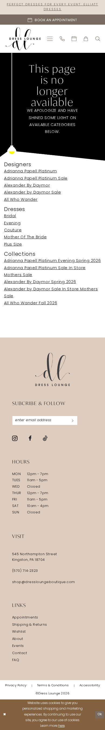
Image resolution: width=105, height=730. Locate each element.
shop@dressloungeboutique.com (43, 582)
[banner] (23, 38)
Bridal (10, 216)
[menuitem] (50, 38)
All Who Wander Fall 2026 (30, 303)
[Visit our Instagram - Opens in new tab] (15, 438)
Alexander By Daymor (27, 186)
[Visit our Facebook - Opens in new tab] (30, 438)
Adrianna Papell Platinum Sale (36, 179)
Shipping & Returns (29, 625)
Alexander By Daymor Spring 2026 (40, 282)
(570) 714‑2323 (25, 571)
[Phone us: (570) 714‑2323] (62, 39)
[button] (50, 38)
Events (18, 646)
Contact (19, 653)
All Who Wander (21, 200)
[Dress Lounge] (52, 369)
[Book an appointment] (74, 39)
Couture (13, 230)
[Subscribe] (73, 420)
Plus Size (13, 245)
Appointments (25, 617)
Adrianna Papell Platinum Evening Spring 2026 (52, 261)
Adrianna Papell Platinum (30, 171)
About (17, 639)
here (61, 726)
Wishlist (19, 631)
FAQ (15, 660)
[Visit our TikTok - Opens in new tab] (45, 438)
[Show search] (98, 39)
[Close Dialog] (4, 714)
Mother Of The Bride (25, 237)
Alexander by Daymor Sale (32, 193)
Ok (99, 714)
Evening (12, 223)
